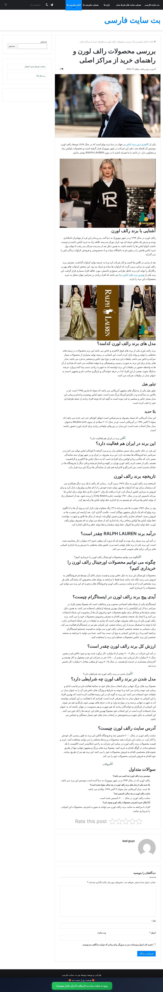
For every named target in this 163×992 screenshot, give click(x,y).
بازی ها (107, 4)
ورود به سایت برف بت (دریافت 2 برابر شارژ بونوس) (82, 985)
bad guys (128, 841)
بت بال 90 (41, 76)
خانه (151, 41)
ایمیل (152, 932)
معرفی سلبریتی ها (91, 4)
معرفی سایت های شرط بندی (128, 4)
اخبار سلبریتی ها (74, 4)
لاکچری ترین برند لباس (137, 144)
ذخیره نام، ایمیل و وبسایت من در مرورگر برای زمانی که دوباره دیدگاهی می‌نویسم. (117, 944)
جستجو (44, 41)
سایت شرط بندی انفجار (35, 66)
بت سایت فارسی (152, 4)
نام (154, 920)
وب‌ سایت (101, 932)
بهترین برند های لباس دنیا (131, 274)
